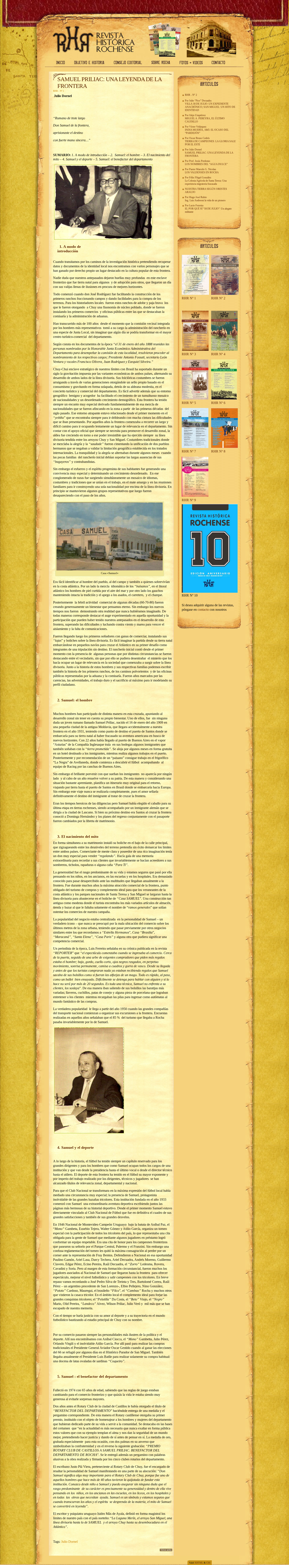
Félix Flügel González (200, 177)
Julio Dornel (69, 1541)
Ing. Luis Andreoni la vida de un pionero (205, 200)
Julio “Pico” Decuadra (200, 100)
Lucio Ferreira (196, 205)
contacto (203, 609)
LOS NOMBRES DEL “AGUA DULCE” (206, 164)
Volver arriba (166, 1550)
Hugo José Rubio (198, 197)
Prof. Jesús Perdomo (199, 161)
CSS (208, 1562)
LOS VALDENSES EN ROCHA (202, 172)
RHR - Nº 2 (58, 91)
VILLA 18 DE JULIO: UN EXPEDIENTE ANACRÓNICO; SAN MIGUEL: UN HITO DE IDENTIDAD (210, 107)
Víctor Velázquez (197, 126)
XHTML (199, 1562)
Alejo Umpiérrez (197, 115)
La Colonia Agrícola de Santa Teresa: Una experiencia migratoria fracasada (206, 182)
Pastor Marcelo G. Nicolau (202, 169)
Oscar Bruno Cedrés (199, 138)
